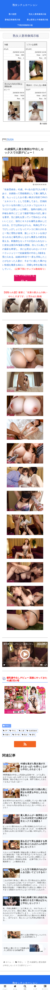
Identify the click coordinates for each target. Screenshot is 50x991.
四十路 (17, 735)
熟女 (25, 735)
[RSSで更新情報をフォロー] (25, 744)
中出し (7, 726)
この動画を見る (25, 278)
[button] (44, 524)
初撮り (7, 735)
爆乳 (33, 735)
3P (6, 731)
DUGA (10, 139)
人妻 (22, 731)
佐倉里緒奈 (33, 731)
